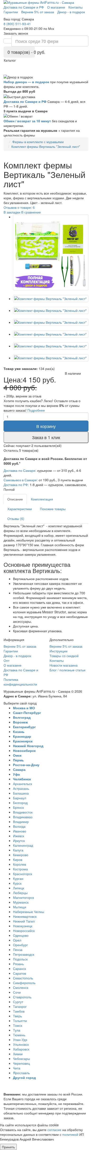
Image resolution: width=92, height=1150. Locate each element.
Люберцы (20, 892)
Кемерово (20, 854)
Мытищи (19, 907)
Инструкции (58, 651)
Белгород (20, 802)
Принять (8, 1147)
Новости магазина (64, 665)
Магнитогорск (23, 897)
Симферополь (24, 982)
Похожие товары (53, 508)
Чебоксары (21, 1058)
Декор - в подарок (17, 655)
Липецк (18, 888)
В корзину (46, 426)
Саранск (19, 968)
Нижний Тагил (24, 921)
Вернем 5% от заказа (20, 646)
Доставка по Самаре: (20, 470)
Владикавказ (22, 816)
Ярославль (21, 1072)
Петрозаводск (23, 954)
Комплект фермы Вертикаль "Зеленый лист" (45, 146)
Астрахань (21, 788)
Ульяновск (21, 1044)
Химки (18, 1053)
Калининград (23, 845)
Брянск (18, 807)
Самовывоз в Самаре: (21, 479)
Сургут (18, 1001)
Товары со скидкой (64, 655)
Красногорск (22, 873)
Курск (17, 883)
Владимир (21, 821)
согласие (54, 1129)
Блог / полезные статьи (67, 670)
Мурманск (21, 902)
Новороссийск (24, 930)
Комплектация (42, 499)
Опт (6, 660)
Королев (19, 864)
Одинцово (21, 935)
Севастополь (23, 978)
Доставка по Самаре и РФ (25, 101)
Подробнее (36, 410)
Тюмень (19, 1034)
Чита (16, 1068)
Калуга (18, 850)
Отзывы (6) (15, 518)
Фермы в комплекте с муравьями (38, 141)
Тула (16, 1030)
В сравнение (31, 212)
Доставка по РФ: (16, 484)
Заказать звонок (16, 33)
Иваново (19, 831)
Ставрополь (22, 997)
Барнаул (19, 797)
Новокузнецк (22, 925)
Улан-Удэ (20, 1039)
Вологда (19, 826)
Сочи (17, 992)
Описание (15, 499)
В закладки (12, 212)
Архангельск (22, 783)
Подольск (20, 959)
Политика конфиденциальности (20, 681)
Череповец (21, 1063)
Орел (17, 940)
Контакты (57, 660)
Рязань (18, 963)
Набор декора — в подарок (26, 81)
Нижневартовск (25, 916)
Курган (18, 878)
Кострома (20, 869)
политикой (70, 1134)
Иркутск (19, 840)
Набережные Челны (28, 911)
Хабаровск (21, 1049)
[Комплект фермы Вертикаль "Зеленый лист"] (50, 252)
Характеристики (19, 508)
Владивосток (23, 812)
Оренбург (20, 944)
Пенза (17, 949)
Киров (17, 859)
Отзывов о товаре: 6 (19, 207)
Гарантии (11, 651)
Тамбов (19, 1011)
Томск (17, 1025)
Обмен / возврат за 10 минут (27, 120)
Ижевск (18, 835)
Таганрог (20, 1006)
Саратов (19, 973)
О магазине (12, 665)
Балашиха (21, 793)
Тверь (17, 1016)
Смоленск (20, 987)
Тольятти (20, 1020)
